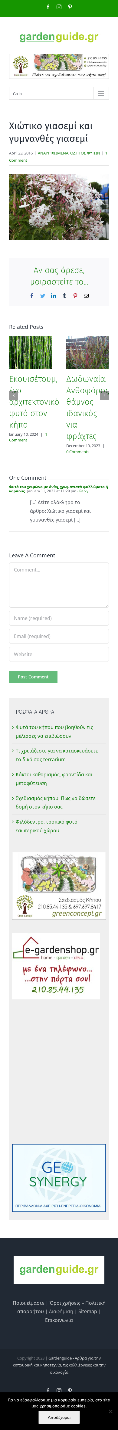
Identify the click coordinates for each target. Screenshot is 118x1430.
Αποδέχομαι (59, 1417)
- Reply (82, 491)
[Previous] (13, 395)
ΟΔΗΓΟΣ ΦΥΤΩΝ (85, 153)
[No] (110, 1411)
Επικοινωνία (59, 1320)
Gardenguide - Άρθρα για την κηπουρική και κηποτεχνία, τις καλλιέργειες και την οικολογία (59, 1365)
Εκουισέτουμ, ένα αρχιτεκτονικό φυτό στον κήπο (34, 402)
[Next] (104, 395)
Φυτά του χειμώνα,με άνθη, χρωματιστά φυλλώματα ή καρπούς (58, 489)
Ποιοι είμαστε (28, 1303)
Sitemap (87, 1311)
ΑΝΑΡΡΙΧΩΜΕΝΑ (53, 153)
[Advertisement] (59, 1071)
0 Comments (77, 451)
